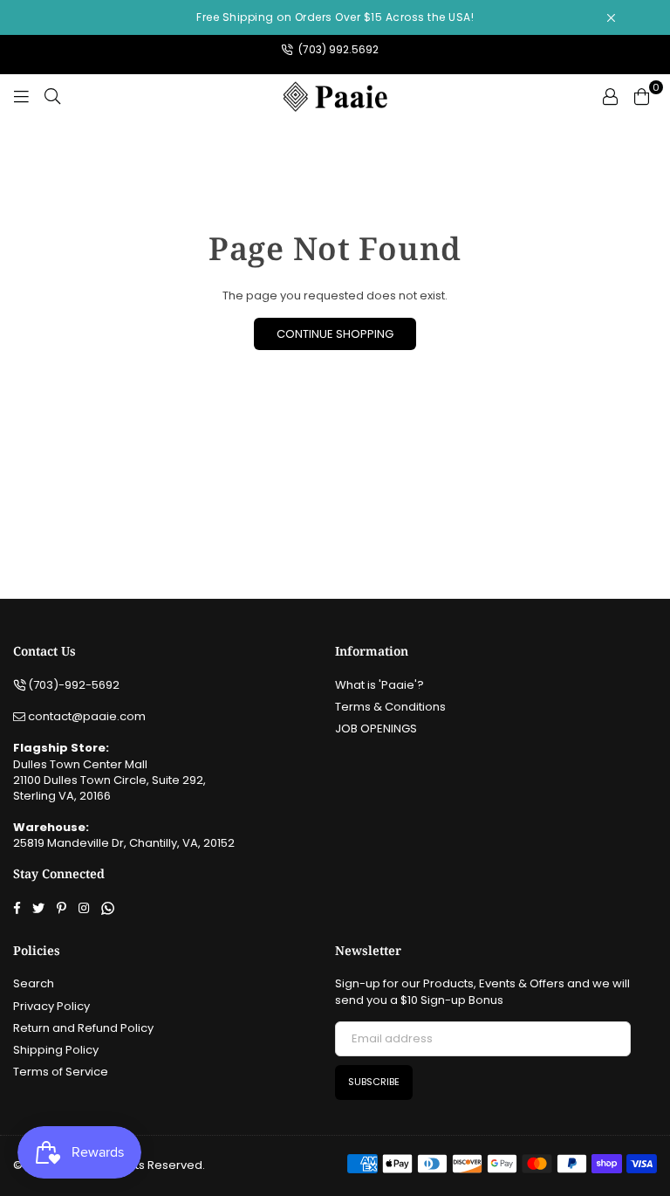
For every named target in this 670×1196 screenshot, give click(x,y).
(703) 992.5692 (337, 49)
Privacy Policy (51, 1006)
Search (33, 983)
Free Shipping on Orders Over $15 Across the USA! (335, 17)
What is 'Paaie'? (379, 685)
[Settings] (610, 96)
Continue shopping (335, 334)
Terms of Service (60, 1071)
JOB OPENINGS (376, 728)
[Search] (52, 96)
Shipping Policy (56, 1049)
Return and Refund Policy (83, 1028)
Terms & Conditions (390, 706)
